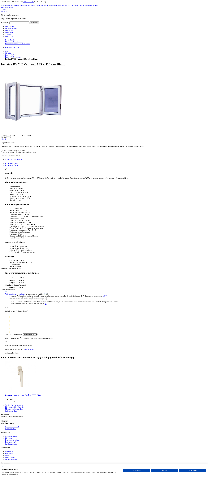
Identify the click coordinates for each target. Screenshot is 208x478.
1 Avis (4, 139)
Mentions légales (11, 459)
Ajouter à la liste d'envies (13, 159)
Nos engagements (11, 436)
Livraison (8, 438)
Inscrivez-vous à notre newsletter (12, 417)
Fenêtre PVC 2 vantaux (13, 57)
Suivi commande (11, 444)
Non (32, 349)
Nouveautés (9, 451)
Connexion (9, 36)
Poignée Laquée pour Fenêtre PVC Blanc (23, 395)
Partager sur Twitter (12, 165)
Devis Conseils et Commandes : (12, 2)
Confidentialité (10, 457)
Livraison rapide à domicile (14, 407)
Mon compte (9, 26)
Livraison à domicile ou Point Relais (17, 44)
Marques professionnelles (14, 409)
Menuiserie (9, 53)
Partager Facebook (11, 163)
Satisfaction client (11, 411)
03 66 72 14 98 (28, 2)
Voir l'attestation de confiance (15, 294)
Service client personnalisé (14, 405)
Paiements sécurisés (12, 440)
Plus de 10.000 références (14, 42)
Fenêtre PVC (9, 55)
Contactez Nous (10, 429)
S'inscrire (8, 34)
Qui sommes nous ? (12, 427)
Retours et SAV (10, 442)
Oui (27, 349)
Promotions (9, 453)
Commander (9, 32)
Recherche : (5, 22)
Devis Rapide (10, 40)
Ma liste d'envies (11, 28)
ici (45, 304)
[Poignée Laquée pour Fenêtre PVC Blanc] (20, 391)
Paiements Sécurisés (12, 47)
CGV (7, 455)
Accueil (8, 51)
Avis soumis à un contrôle (35, 294)
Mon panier (9, 30)
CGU (105, 296)
